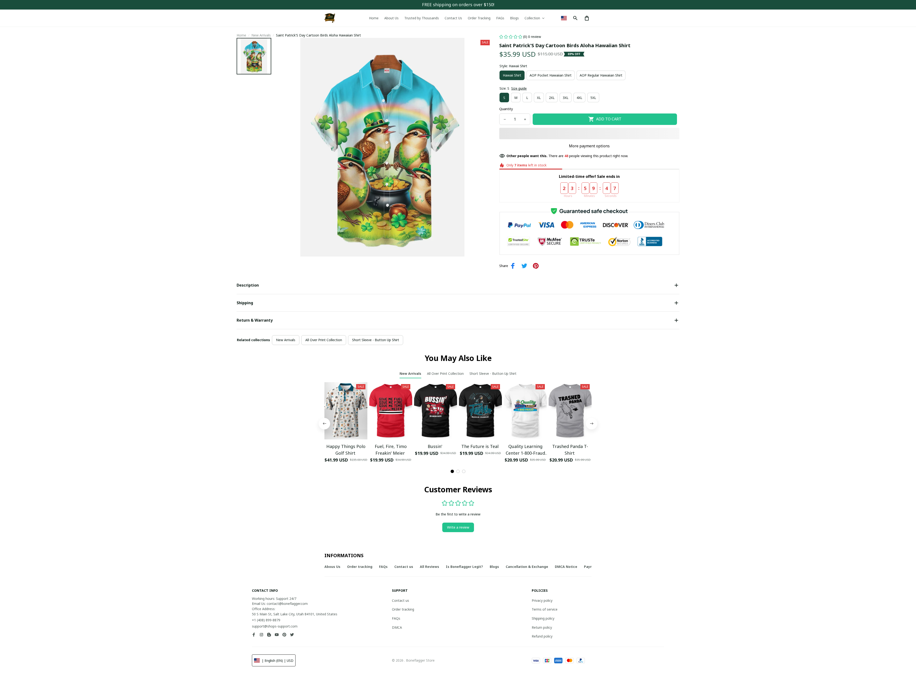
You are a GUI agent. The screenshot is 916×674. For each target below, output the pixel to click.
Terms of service (544, 609)
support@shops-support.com (274, 626)
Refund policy (542, 636)
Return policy (542, 627)
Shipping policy (543, 618)
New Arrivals (261, 35)
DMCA (397, 627)
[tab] (452, 471)
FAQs (396, 618)
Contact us (400, 600)
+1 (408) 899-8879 (266, 620)
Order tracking (403, 609)
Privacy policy (542, 600)
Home (241, 35)
